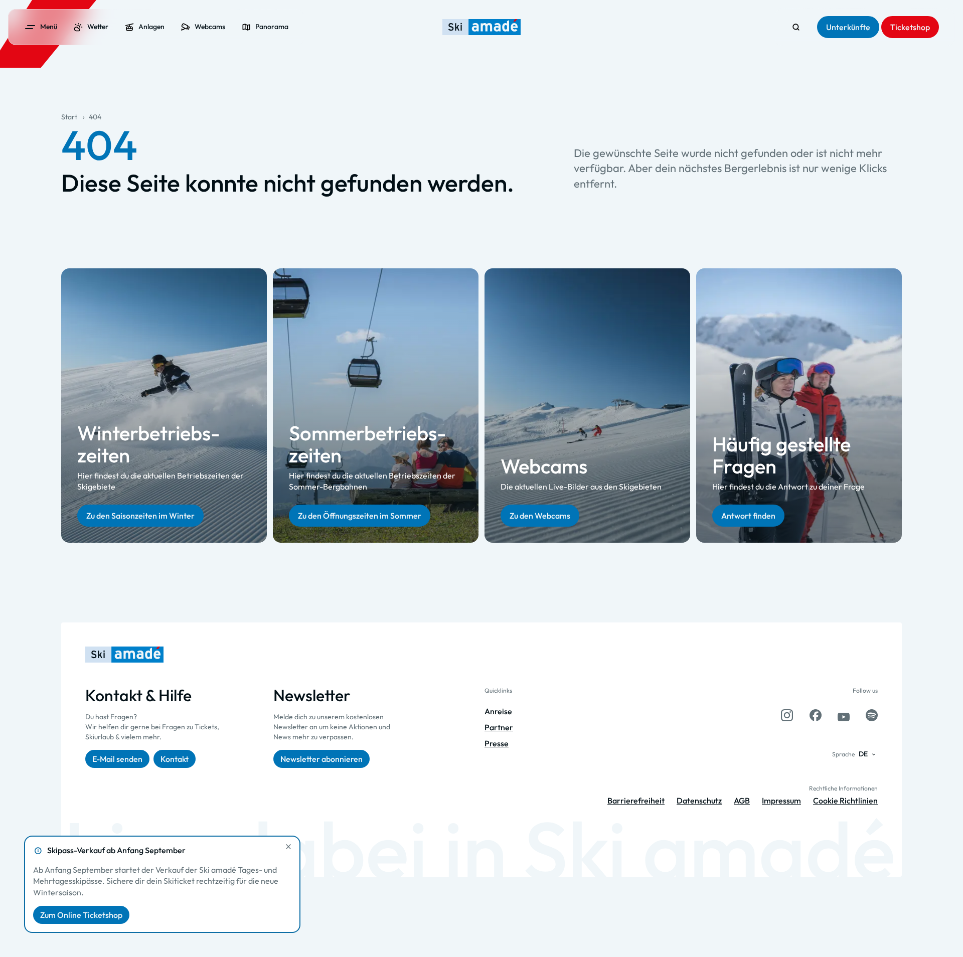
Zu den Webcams (540, 515)
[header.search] (796, 27)
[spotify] (872, 715)
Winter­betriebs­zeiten (148, 443)
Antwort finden (748, 515)
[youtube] (844, 715)
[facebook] (816, 715)
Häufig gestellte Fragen (781, 455)
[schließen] (288, 847)
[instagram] (786, 715)
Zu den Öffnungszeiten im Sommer (359, 515)
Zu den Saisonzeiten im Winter (140, 515)
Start (69, 116)
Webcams (544, 466)
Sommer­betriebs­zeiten (367, 443)
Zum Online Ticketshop (81, 915)
